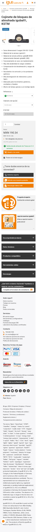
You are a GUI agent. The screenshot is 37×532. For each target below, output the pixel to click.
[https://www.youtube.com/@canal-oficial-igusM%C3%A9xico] (12, 390)
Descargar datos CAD (13, 186)
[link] (18, 176)
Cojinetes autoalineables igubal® (18, 8)
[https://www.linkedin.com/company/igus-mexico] (24, 390)
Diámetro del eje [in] (10, 101)
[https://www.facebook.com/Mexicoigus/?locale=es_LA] (4, 390)
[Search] (23, 3)
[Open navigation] (3, 3)
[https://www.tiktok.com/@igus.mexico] (16, 390)
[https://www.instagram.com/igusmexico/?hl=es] (8, 390)
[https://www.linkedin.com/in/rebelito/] (28, 390)
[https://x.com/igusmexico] (20, 390)
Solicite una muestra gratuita (16, 180)
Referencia (7, 92)
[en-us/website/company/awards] (7, 365)
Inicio (4, 8)
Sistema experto (15, 175)
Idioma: (10, 395)
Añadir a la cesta (11, 152)
